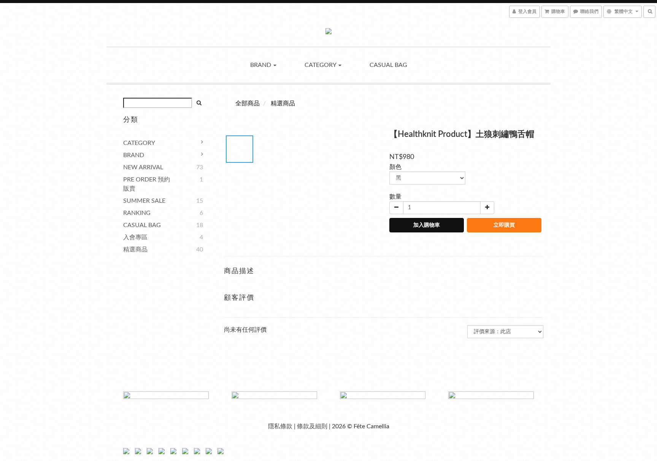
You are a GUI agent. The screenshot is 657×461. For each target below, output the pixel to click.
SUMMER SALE (144, 201)
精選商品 (135, 249)
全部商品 (247, 103)
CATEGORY (321, 65)
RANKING (137, 213)
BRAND (261, 65)
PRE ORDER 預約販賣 (146, 184)
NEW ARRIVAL (143, 167)
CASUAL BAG (388, 65)
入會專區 (135, 237)
